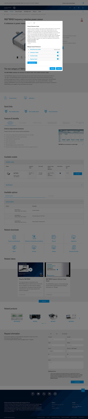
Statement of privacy (32, 42)
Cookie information (31, 40)
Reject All (59, 68)
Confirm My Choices (32, 62)
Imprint (29, 43)
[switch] (58, 52)
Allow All (52, 68)
